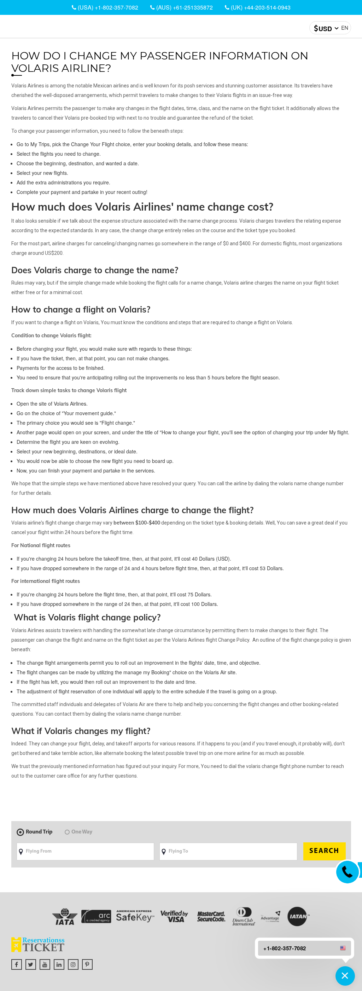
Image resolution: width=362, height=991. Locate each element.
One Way (81, 832)
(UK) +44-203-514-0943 (260, 7)
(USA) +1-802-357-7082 (107, 7)
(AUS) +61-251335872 (184, 7)
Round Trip (39, 832)
